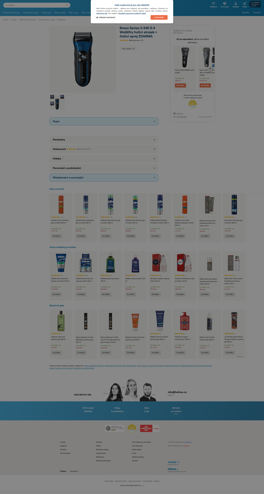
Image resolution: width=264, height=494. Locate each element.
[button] (105, 17)
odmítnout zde (101, 13)
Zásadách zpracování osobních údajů (132, 13)
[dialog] (132, 11)
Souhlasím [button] (159, 17)
